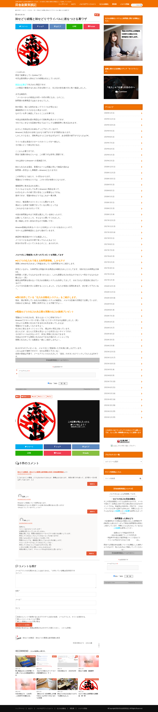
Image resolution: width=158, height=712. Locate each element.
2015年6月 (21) (109, 387)
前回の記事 (20, 84)
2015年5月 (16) (109, 393)
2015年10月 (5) (109, 364)
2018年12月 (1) (109, 167)
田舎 (50, 396)
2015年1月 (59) (109, 417)
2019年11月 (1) (109, 119)
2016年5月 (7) (109, 328)
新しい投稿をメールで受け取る (28, 621)
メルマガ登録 (124, 4)
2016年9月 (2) (109, 304)
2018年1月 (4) (109, 214)
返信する (92, 484)
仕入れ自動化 (103, 4)
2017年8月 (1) (109, 244)
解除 (55, 383)
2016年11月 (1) (109, 292)
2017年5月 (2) (109, 262)
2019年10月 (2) (109, 125)
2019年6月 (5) (109, 149)
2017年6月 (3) (109, 256)
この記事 (116, 511)
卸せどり (42, 396)
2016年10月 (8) (109, 298)
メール (18, 599)
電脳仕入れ (26, 396)
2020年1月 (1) (109, 113)
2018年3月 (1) (109, 202)
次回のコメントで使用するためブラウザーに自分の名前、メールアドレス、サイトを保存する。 (52, 617)
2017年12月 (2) (109, 220)
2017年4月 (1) (109, 268)
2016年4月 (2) (109, 334)
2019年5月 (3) (109, 155)
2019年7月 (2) (109, 143)
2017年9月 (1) (109, 238)
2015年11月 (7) (109, 357)
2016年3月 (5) (109, 340)
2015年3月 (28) (109, 405)
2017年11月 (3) (109, 226)
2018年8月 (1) (109, 190)
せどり (73, 4)
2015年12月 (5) (109, 352)
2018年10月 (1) (109, 179)
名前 (17, 591)
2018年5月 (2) (109, 196)
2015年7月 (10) (109, 381)
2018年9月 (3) (109, 185)
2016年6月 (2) (109, 322)
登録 (50, 383)
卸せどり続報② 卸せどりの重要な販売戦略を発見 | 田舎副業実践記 (41, 472)
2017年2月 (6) (109, 274)
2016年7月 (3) (109, 316)
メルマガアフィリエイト (87, 4)
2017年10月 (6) (109, 232)
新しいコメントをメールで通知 (28, 619)
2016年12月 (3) (109, 286)
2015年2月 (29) (109, 411)
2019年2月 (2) (109, 161)
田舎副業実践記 (25, 5)
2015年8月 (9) (109, 375)
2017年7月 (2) (109, 250)
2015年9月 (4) (109, 369)
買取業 (114, 4)
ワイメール (94, 389)
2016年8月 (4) (109, 310)
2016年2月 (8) (109, 346)
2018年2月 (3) (109, 208)
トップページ (63, 4)
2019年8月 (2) (109, 137)
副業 (34, 396)
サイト (17, 608)
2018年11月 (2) (109, 173)
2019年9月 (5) (109, 131)
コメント (18, 573)
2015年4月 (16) (109, 399)
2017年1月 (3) (109, 280)
